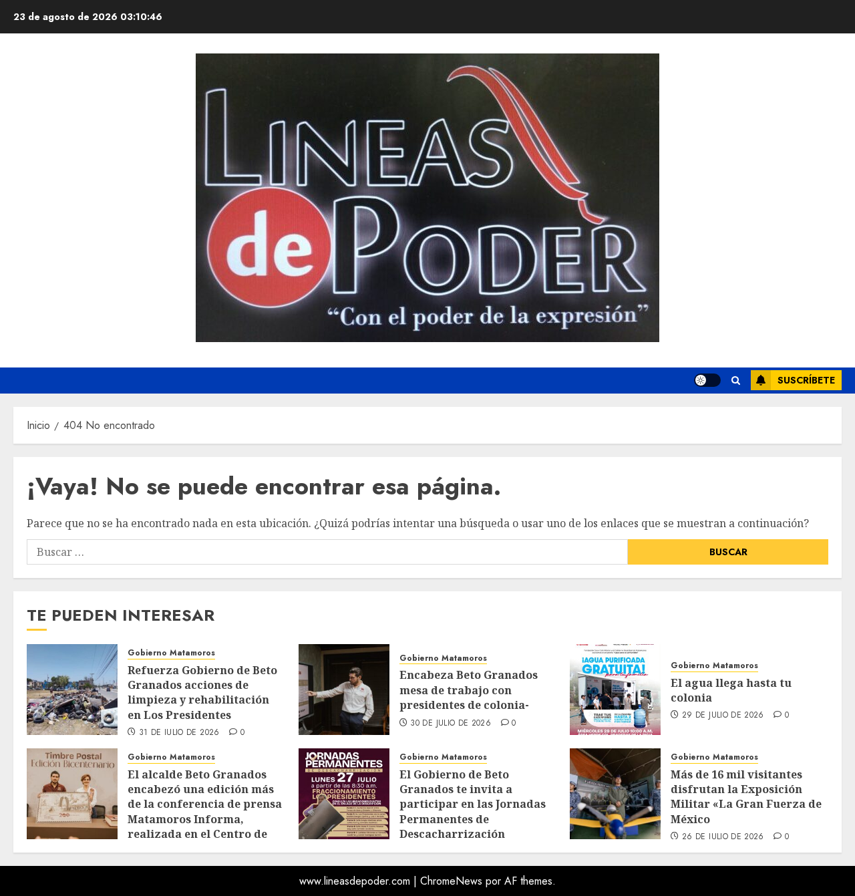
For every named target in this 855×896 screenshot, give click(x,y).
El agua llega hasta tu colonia (731, 690)
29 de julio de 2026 (723, 715)
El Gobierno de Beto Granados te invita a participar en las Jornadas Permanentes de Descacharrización (472, 804)
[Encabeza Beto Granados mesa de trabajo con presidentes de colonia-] (344, 689)
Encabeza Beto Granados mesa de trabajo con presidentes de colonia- (468, 689)
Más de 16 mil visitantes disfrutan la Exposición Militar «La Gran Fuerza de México (746, 797)
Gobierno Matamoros (171, 653)
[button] (735, 380)
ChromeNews (451, 881)
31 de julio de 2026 (179, 733)
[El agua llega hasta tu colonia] (615, 689)
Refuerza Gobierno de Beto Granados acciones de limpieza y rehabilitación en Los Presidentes (202, 692)
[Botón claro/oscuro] (707, 380)
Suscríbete (806, 380)
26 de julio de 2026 (723, 837)
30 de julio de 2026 (450, 723)
